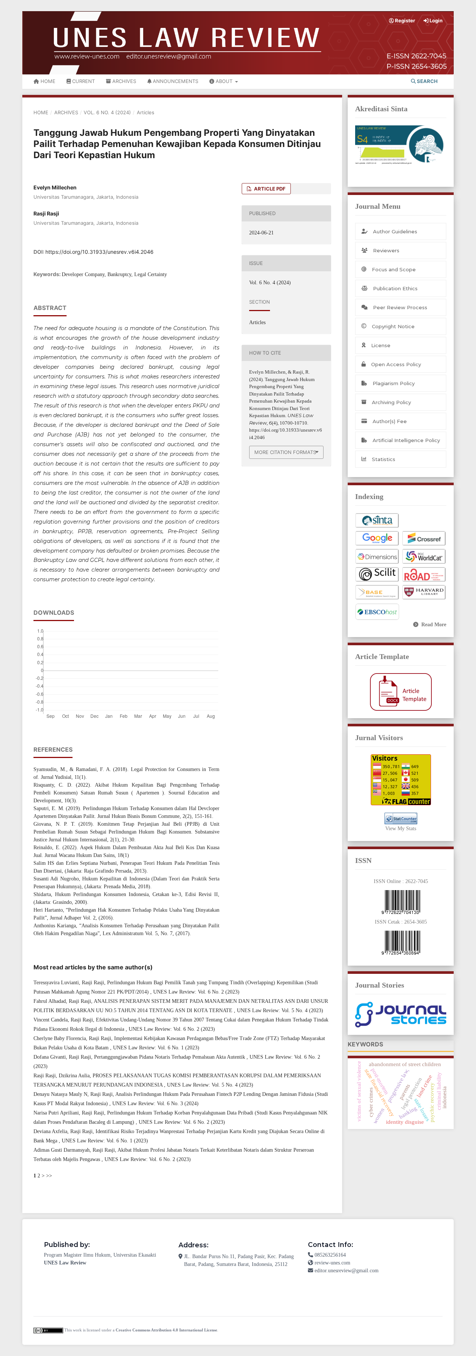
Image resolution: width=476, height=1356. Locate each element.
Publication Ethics (395, 288)
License (380, 345)
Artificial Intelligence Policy (406, 440)
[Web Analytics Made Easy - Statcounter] (400, 818)
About (224, 81)
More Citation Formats (285, 452)
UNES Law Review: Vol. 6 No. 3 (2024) (155, 1103)
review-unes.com (332, 1263)
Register (404, 20)
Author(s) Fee (390, 421)
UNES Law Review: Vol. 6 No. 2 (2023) (196, 992)
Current (83, 81)
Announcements (174, 81)
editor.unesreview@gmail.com (347, 1270)
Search (427, 81)
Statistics (383, 459)
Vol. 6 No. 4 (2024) (107, 112)
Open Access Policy (396, 364)
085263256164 (330, 1255)
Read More (433, 624)
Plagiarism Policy (394, 383)
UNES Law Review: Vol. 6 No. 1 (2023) (156, 1047)
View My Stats (400, 828)
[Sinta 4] (400, 144)
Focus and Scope (394, 269)
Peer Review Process (400, 307)
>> (49, 1175)
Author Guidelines (395, 231)
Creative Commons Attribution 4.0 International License (166, 1330)
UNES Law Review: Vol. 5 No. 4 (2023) (280, 1010)
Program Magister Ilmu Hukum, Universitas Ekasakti (100, 1255)
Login (435, 20)
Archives (123, 81)
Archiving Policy (391, 402)
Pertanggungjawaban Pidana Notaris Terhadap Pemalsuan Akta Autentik (170, 1057)
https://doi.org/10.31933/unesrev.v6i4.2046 (99, 252)
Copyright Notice (393, 326)
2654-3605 (415, 922)
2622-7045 (416, 881)
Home (47, 81)
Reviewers (386, 250)
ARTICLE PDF (269, 189)
